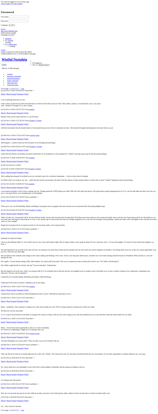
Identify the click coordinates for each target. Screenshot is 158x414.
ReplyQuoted (11, 94)
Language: (4, 25)
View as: (35, 65)
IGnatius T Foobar (35, 121)
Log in (3, 29)
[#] (2, 90)
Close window (6, 4)
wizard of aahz (34, 135)
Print (26, 94)
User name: (5, 17)
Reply (3, 94)
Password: (4, 21)
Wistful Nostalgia (14, 59)
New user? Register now (9, 31)
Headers (20, 94)
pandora (31, 109)
